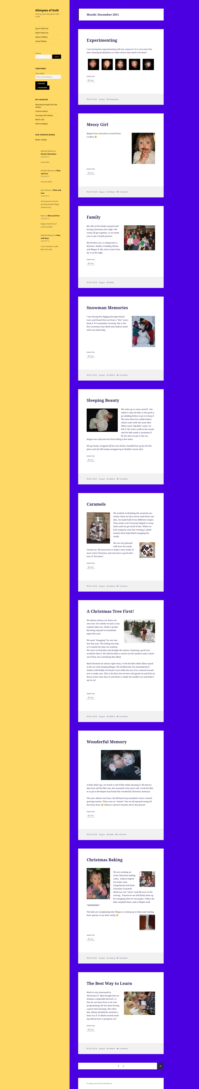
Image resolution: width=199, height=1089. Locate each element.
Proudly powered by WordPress (99, 1083)
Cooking (111, 586)
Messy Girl (97, 124)
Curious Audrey (41, 111)
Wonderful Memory (107, 741)
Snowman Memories (107, 307)
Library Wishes (41, 37)
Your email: (39, 73)
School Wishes (41, 41)
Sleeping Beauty (103, 400)
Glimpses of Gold (47, 10)
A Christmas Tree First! (110, 611)
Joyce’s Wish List (41, 28)
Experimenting (102, 40)
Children (111, 192)
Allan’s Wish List (41, 33)
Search (38, 53)
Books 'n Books (41, 140)
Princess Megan (41, 124)
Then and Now (54, 216)
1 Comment (123, 192)
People (111, 282)
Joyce (103, 99)
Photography (113, 99)
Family (94, 217)
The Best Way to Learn (109, 983)
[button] (93, 64)
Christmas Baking (105, 859)
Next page (160, 1066)
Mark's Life (39, 119)
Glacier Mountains (48, 154)
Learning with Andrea (44, 115)
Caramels (96, 504)
